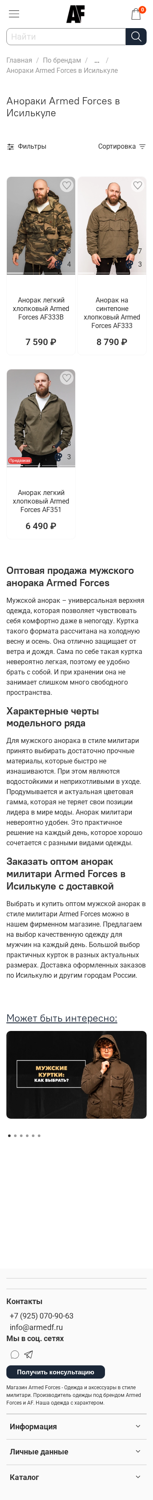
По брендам (62, 60)
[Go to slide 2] (32, 269)
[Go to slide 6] (39, 1135)
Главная (19, 60)
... (96, 60)
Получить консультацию (55, 1372)
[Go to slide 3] (50, 269)
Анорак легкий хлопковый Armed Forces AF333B (41, 308)
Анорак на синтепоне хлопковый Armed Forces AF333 (112, 313)
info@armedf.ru (36, 1327)
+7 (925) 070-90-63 (42, 1316)
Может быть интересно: (61, 1017)
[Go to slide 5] (33, 1135)
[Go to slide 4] (67, 269)
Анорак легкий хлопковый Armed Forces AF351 (41, 501)
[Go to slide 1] (15, 270)
